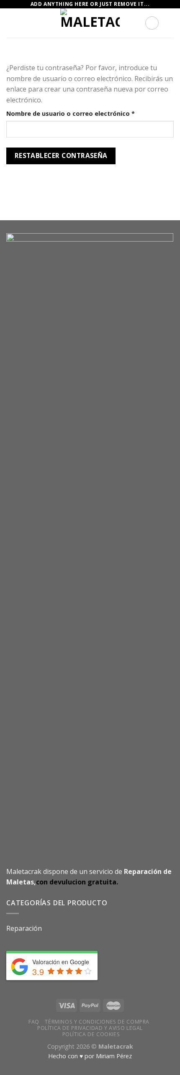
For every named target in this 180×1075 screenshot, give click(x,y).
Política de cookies (91, 1034)
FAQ (33, 1021)
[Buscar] (152, 23)
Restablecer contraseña (61, 155)
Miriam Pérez (114, 1056)
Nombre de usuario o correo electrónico (88, 113)
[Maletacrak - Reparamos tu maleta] (90, 23)
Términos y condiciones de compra (97, 1021)
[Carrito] (169, 23)
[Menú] (11, 23)
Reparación (24, 928)
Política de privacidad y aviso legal (90, 1028)
